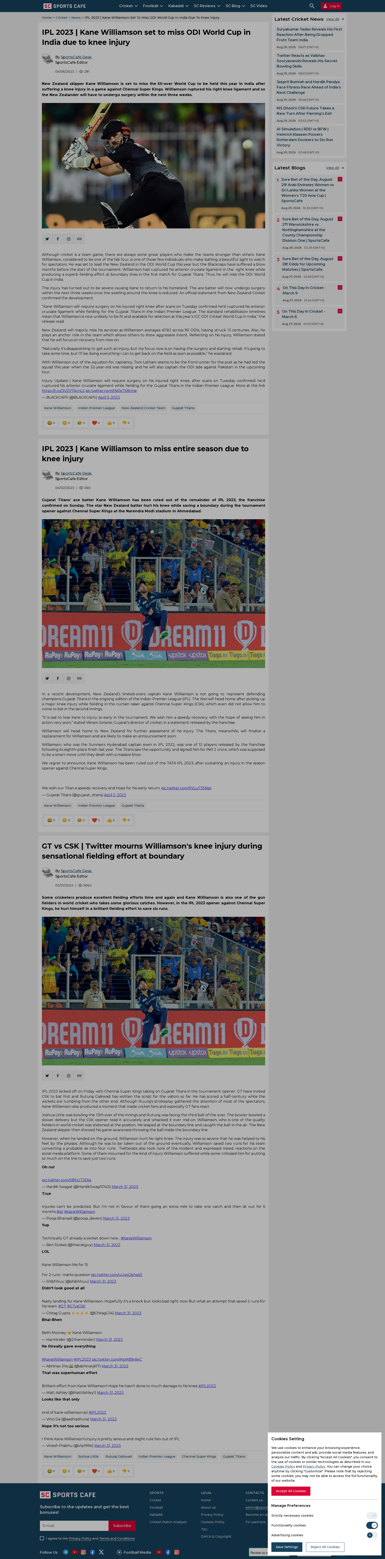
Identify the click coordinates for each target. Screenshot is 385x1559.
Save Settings (287, 1547)
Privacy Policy (314, 1467)
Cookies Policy (283, 1467)
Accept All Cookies (291, 1491)
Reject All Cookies (325, 1547)
